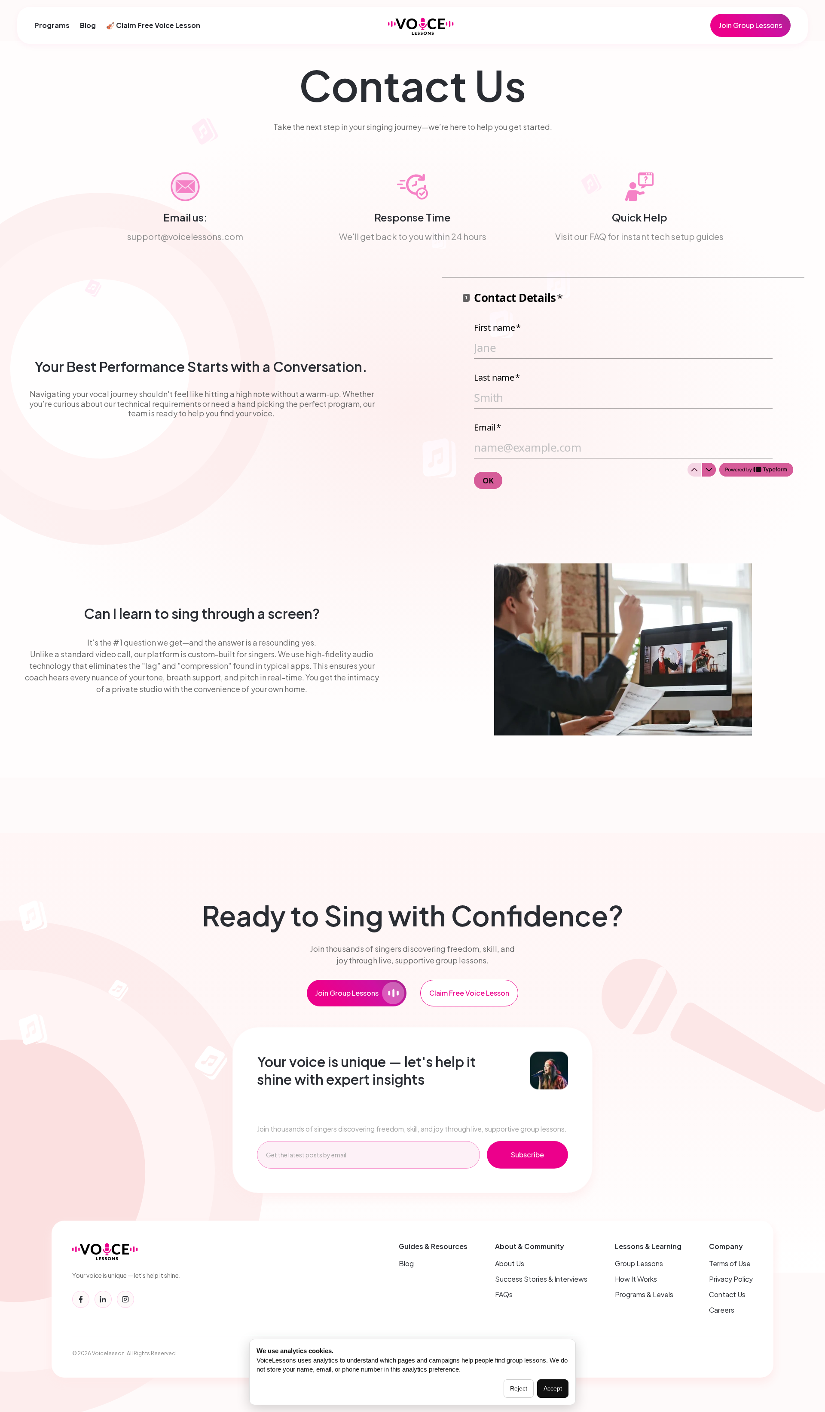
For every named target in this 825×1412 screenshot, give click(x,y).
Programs (52, 25)
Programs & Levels (644, 1294)
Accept (553, 1388)
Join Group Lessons (750, 25)
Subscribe (527, 1154)
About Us (509, 1263)
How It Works (636, 1278)
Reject (518, 1388)
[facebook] (80, 1299)
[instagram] (125, 1299)
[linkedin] (103, 1299)
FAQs (504, 1294)
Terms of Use (730, 1263)
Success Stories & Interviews (541, 1278)
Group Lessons (639, 1263)
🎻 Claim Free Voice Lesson (153, 25)
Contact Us (727, 1294)
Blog (88, 25)
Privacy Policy (731, 1278)
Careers (721, 1309)
